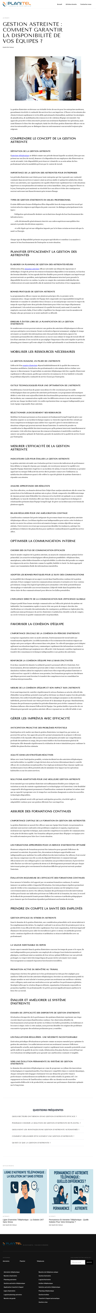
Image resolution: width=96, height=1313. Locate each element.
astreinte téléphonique (20, 156)
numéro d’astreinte (30, 365)
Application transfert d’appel (13, 1287)
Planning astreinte (10, 1279)
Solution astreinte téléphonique (49, 1287)
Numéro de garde (9, 1298)
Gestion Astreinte (45, 1276)
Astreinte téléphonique (12, 1272)
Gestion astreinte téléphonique (14, 1283)
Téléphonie (40, 1261)
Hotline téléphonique (46, 1283)
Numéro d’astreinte (10, 1276)
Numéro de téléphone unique (48, 1272)
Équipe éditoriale (8, 47)
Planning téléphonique (46, 1291)
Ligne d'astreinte (9, 1291)
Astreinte (6, 1216)
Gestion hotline (44, 1294)
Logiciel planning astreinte (13, 1294)
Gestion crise (43, 1302)
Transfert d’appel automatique (49, 1298)
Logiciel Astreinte (45, 1279)
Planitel (22, 1261)
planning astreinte (32, 269)
